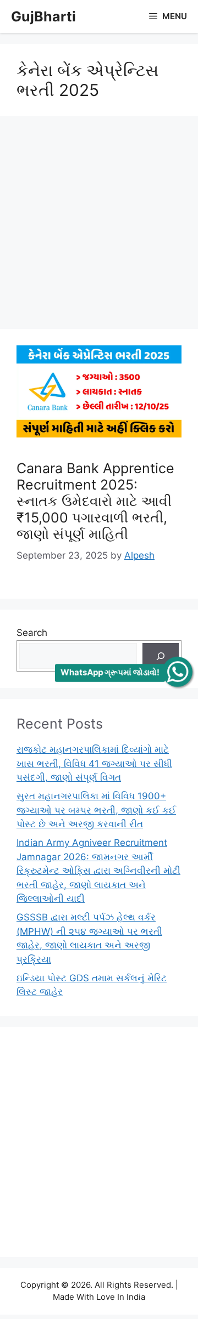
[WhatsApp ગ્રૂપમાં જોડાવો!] (177, 672)
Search (31, 632)
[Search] (160, 656)
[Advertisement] (99, 226)
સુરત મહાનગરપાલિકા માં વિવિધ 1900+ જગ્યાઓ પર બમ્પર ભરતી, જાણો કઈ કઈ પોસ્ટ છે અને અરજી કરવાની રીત (96, 810)
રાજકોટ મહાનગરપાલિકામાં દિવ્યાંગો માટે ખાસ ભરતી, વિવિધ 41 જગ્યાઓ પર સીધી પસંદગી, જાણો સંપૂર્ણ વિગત (94, 763)
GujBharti (43, 16)
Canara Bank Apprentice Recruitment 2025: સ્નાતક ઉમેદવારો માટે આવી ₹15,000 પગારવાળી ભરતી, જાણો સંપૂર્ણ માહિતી (95, 501)
